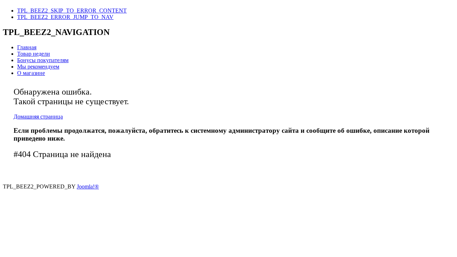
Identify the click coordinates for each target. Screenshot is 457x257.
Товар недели (33, 54)
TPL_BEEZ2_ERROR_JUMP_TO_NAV (65, 17)
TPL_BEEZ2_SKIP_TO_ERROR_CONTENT (72, 10)
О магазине (31, 73)
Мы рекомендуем (38, 67)
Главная (26, 47)
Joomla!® (88, 186)
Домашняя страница (38, 117)
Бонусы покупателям (43, 60)
